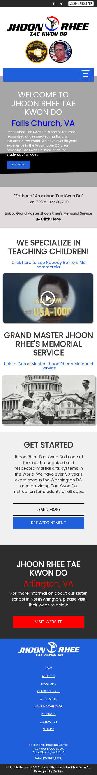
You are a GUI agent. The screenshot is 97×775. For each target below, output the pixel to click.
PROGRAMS (48, 684)
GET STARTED (48, 699)
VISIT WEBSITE (48, 622)
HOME (48, 668)
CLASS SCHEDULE (48, 691)
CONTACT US (48, 721)
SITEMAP (48, 729)
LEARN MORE (48, 509)
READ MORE (18, 164)
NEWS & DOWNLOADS (48, 706)
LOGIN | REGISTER (81, 3)
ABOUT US (48, 676)
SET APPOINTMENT (48, 523)
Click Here (51, 219)
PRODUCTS (48, 714)
